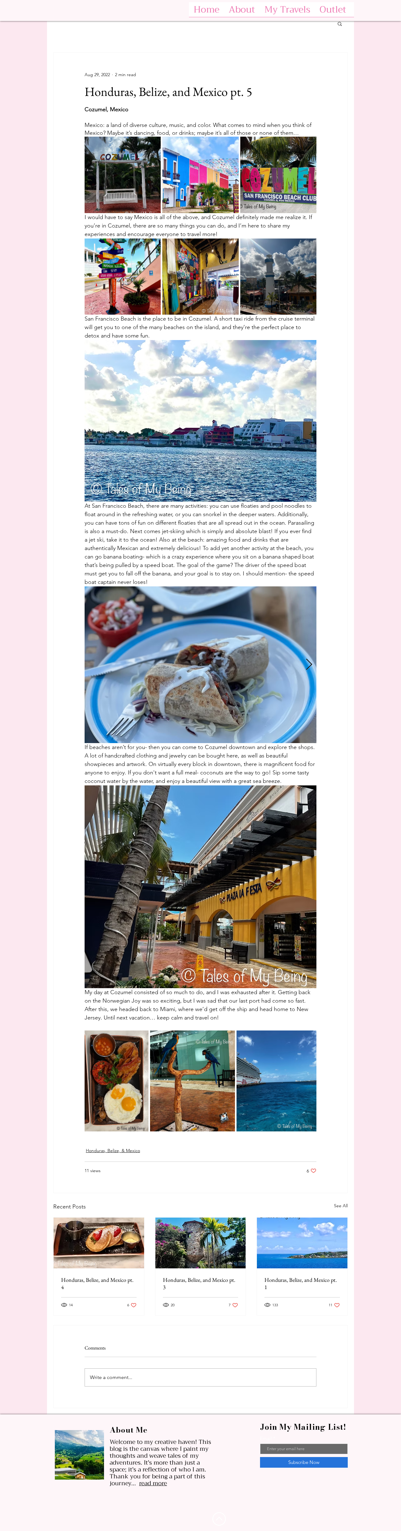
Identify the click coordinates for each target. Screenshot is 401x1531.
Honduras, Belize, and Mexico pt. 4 (97, 1283)
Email (266, 1438)
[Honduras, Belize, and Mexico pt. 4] (99, 1243)
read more (153, 1483)
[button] (340, 23)
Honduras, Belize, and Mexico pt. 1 (300, 1283)
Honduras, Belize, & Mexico (113, 1150)
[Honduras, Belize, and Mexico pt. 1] (302, 1243)
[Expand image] (123, 175)
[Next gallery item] (309, 664)
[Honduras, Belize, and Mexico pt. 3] (200, 1243)
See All (341, 1206)
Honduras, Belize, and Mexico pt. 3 (199, 1283)
